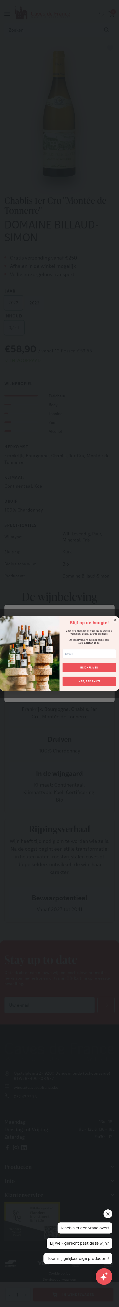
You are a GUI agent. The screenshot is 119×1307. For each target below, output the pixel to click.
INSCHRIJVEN (89, 667)
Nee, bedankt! (89, 681)
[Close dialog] (115, 620)
